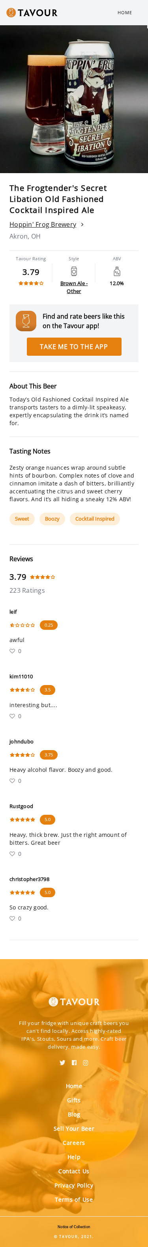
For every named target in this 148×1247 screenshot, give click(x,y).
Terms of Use (74, 1199)
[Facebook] (74, 1060)
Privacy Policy (74, 1185)
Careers (74, 1142)
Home (125, 12)
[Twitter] (62, 1060)
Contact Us (74, 1171)
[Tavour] (74, 997)
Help (74, 1157)
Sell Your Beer (74, 1128)
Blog (74, 1114)
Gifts (74, 1100)
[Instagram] (86, 1060)
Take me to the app (74, 346)
